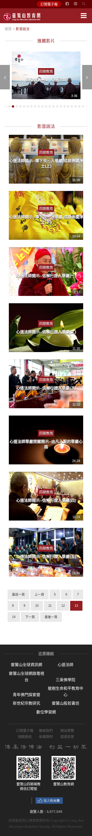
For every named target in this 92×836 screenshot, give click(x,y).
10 (37, 605)
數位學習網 (46, 712)
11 (50, 605)
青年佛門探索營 (26, 695)
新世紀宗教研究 (26, 703)
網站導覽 (67, 730)
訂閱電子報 (49, 4)
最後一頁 (51, 617)
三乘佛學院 (65, 680)
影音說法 (22, 29)
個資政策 (67, 737)
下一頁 (30, 617)
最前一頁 (18, 594)
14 (13, 617)
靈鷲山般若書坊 (65, 703)
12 (63, 605)
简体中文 (78, 5)
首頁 (8, 29)
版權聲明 (46, 737)
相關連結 (25, 737)
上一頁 (39, 594)
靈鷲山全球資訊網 (26, 665)
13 (76, 605)
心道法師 (65, 665)
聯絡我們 (46, 730)
